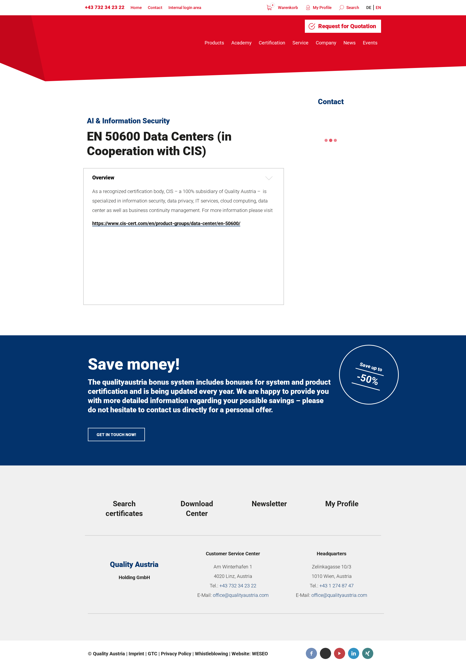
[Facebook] (311, 653)
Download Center (197, 508)
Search (352, 7)
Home (136, 7)
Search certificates (124, 508)
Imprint (136, 654)
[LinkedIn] (353, 653)
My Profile (322, 7)
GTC (152, 654)
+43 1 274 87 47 (336, 586)
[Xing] (367, 653)
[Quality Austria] (125, 34)
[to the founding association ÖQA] (199, 628)
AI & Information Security (128, 121)
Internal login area (184, 7)
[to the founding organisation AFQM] (126, 628)
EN (378, 7)
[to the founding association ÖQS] (272, 628)
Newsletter (269, 503)
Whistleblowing (211, 654)
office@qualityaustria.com (241, 595)
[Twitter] (325, 653)
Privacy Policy (176, 654)
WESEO (260, 654)
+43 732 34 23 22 (105, 7)
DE (368, 7)
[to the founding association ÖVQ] (346, 628)
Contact (155, 7)
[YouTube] (339, 653)
